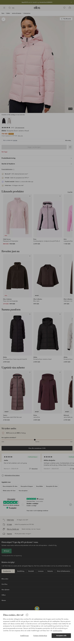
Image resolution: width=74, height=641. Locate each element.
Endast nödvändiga (40, 635)
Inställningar (24, 635)
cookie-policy (57, 630)
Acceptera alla (61, 635)
